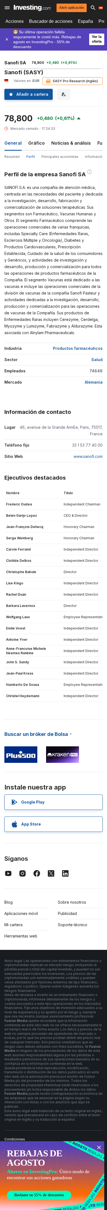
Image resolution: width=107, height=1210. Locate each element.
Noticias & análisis (71, 143)
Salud (97, 359)
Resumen (12, 157)
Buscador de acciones (50, 21)
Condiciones (14, 1139)
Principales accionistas (59, 157)
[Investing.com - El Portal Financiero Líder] (32, 7)
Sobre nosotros (72, 902)
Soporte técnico (72, 924)
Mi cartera (13, 924)
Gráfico (36, 143)
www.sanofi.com (88, 456)
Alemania (94, 382)
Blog (8, 902)
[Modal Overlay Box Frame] (52, 1175)
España (85, 21)
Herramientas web (20, 936)
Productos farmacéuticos (78, 348)
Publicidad (67, 913)
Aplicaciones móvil (21, 913)
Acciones (14, 21)
